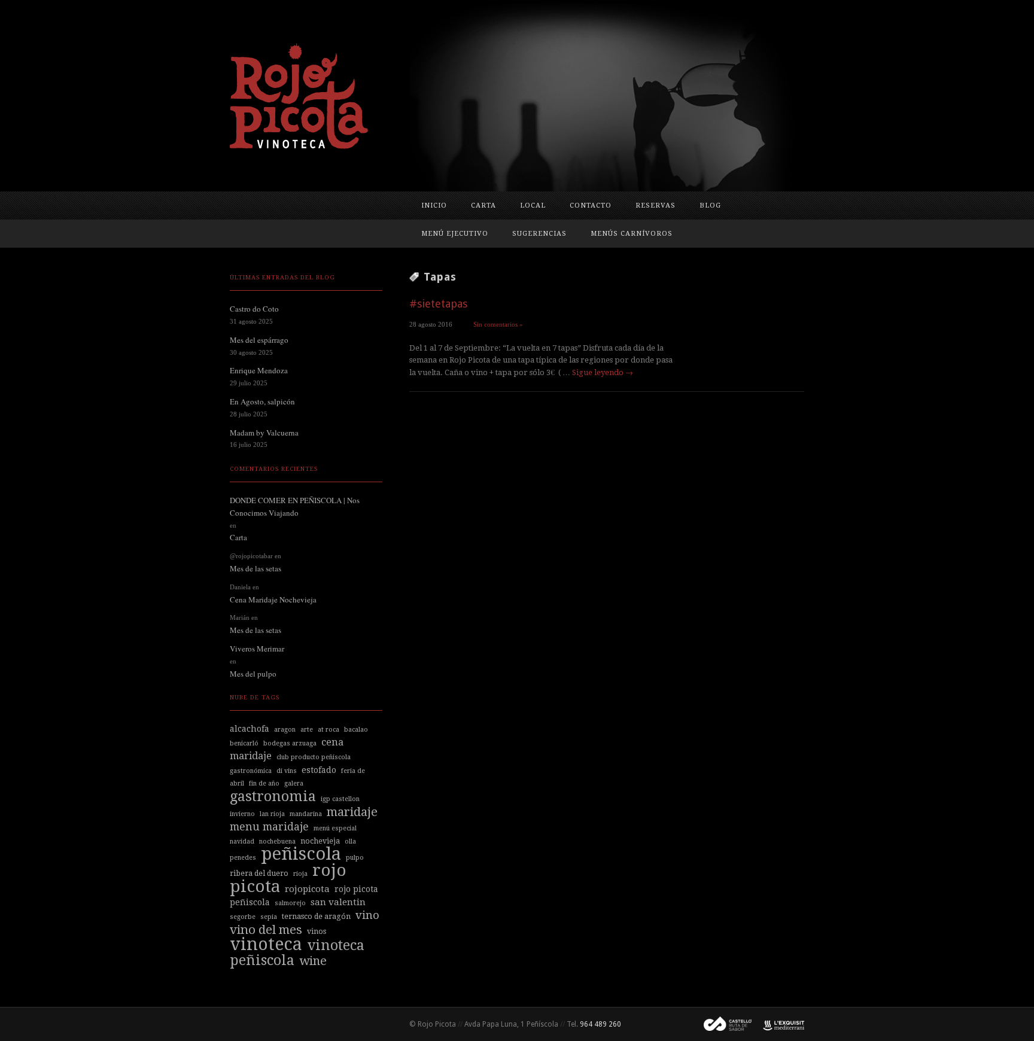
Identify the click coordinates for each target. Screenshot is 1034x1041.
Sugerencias (539, 234)
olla (350, 841)
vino (367, 915)
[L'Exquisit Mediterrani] (778, 1024)
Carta (483, 205)
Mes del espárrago (259, 339)
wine (313, 961)
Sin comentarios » (498, 324)
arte (306, 729)
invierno (242, 814)
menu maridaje (269, 826)
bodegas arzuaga (290, 743)
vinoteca (266, 944)
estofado (319, 770)
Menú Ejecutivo (454, 234)
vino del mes (266, 930)
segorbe (243, 917)
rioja (300, 874)
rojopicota (307, 889)
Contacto (591, 205)
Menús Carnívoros (632, 234)
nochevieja (320, 840)
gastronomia (273, 796)
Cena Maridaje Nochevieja (273, 599)
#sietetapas (438, 303)
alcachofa (249, 728)
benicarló (244, 743)
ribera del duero (259, 873)
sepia (268, 917)
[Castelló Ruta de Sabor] (723, 1024)
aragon (285, 729)
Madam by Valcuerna (264, 432)
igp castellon (340, 799)
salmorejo (290, 903)
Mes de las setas (255, 568)
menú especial (335, 828)
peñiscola (301, 854)
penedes (243, 858)
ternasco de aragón (316, 916)
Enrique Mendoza (259, 370)
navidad (242, 841)
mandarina (306, 814)
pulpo (355, 858)
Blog (710, 205)
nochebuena (277, 841)
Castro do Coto (254, 308)
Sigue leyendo (602, 372)
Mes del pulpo (253, 673)
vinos (316, 931)
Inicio (434, 205)
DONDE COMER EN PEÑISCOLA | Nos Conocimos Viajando (295, 506)
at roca (328, 729)
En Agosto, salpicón (262, 401)
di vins (286, 771)
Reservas (655, 205)
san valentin (338, 902)
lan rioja (272, 814)
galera (293, 783)
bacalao (356, 729)
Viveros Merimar (257, 648)
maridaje (352, 812)
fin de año (264, 783)
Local (533, 205)
